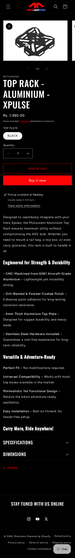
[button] (8, 6)
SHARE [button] (12, 468)
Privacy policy (16, 542)
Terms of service (38, 542)
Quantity (8, 145)
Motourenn (20, 536)
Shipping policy (61, 542)
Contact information (39, 549)
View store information (24, 205)
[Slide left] (28, 68)
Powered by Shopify (39, 536)
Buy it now (37, 180)
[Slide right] (46, 68)
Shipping (24, 121)
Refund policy (63, 536)
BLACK (13, 136)
